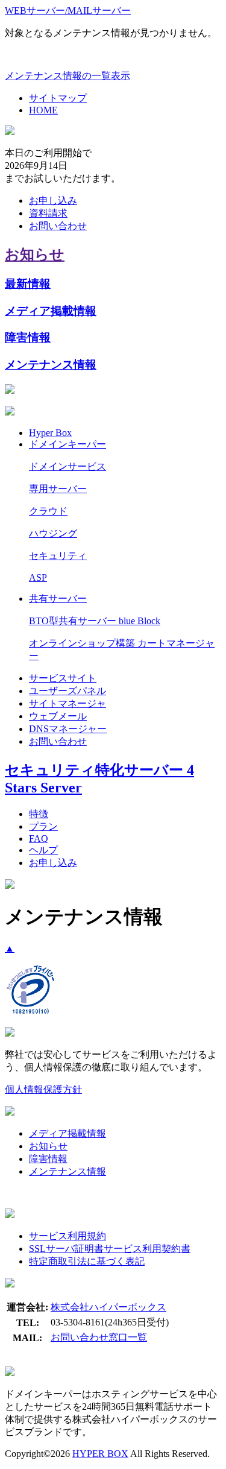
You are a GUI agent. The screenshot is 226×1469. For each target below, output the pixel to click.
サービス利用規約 (67, 1236)
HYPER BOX (100, 1453)
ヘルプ (43, 850)
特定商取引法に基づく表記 (87, 1261)
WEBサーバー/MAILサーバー (68, 10)
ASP (38, 577)
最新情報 (28, 283)
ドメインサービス (67, 466)
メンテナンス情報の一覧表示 (67, 76)
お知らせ (34, 254)
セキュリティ (58, 556)
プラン (43, 826)
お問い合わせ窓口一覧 (99, 1337)
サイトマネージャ (67, 703)
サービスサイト (62, 678)
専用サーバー (58, 489)
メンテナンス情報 (50, 364)
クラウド (48, 511)
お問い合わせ (58, 226)
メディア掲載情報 (50, 311)
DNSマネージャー (68, 729)
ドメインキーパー (67, 444)
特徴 (38, 814)
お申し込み (53, 200)
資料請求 (48, 213)
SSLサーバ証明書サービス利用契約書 (109, 1248)
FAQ (38, 838)
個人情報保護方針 (43, 1089)
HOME (43, 110)
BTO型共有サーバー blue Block (94, 621)
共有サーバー (58, 598)
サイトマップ (58, 98)
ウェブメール (58, 716)
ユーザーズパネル (67, 691)
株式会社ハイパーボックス (108, 1307)
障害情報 (28, 337)
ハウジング (53, 533)
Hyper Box (50, 433)
